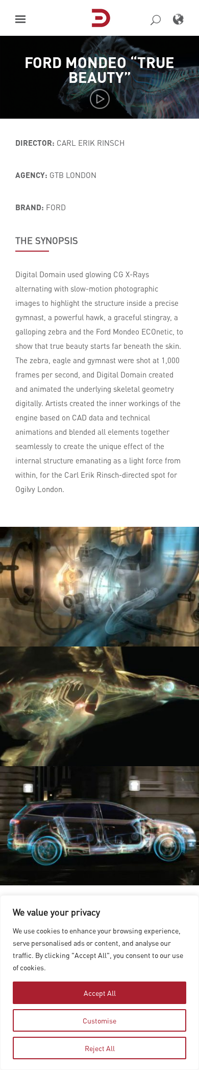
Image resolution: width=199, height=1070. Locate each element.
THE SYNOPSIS (46, 240)
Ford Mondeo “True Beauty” (99, 69)
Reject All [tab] (100, 1048)
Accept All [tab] (100, 992)
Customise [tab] (99, 1020)
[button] (20, 19)
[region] (99, 982)
